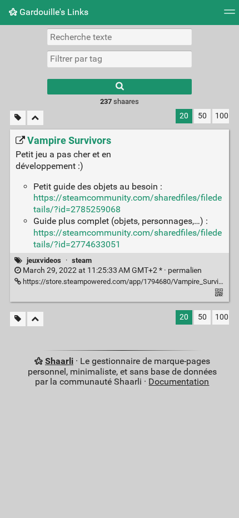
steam (82, 260)
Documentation (178, 381)
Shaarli (59, 361)
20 (184, 116)
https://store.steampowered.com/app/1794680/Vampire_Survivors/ (128, 281)
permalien (111, 270)
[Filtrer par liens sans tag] (18, 118)
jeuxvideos (44, 260)
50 (202, 116)
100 (221, 116)
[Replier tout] (35, 118)
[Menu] (229, 15)
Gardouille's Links (52, 12)
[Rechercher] (119, 86)
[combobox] (119, 59)
